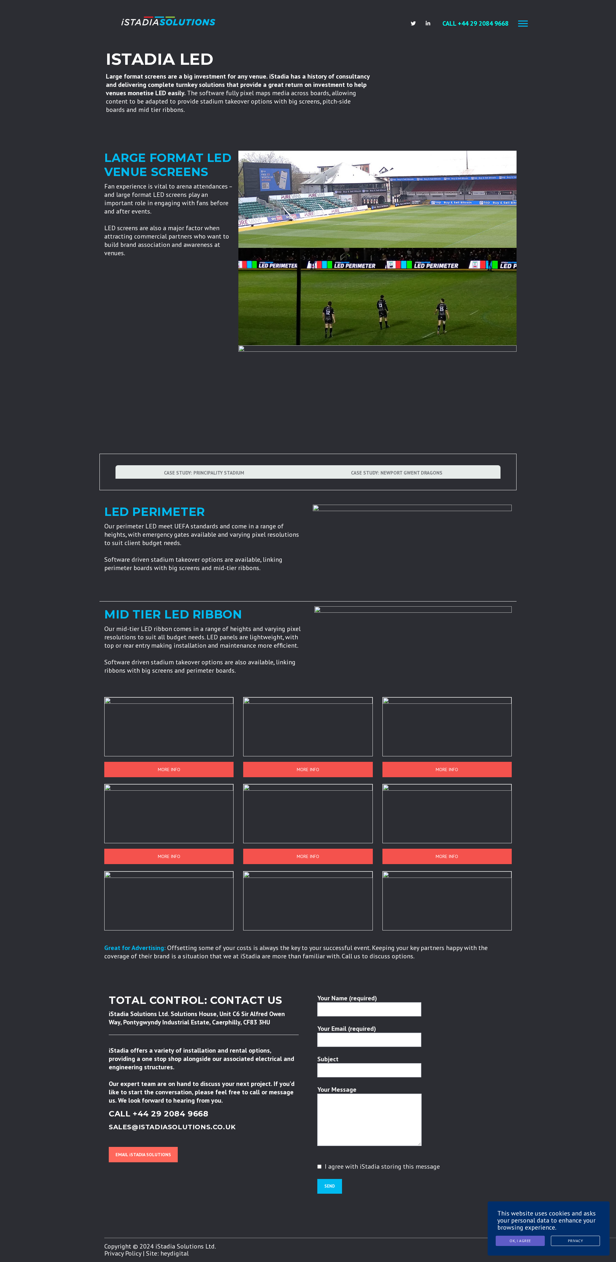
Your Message (336, 1089)
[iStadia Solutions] (168, 20)
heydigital (174, 1253)
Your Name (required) (347, 998)
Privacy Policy (122, 1253)
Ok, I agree (520, 1240)
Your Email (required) (346, 1028)
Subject (327, 1059)
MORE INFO (169, 769)
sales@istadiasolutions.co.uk (172, 1127)
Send (329, 1186)
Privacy (575, 1240)
